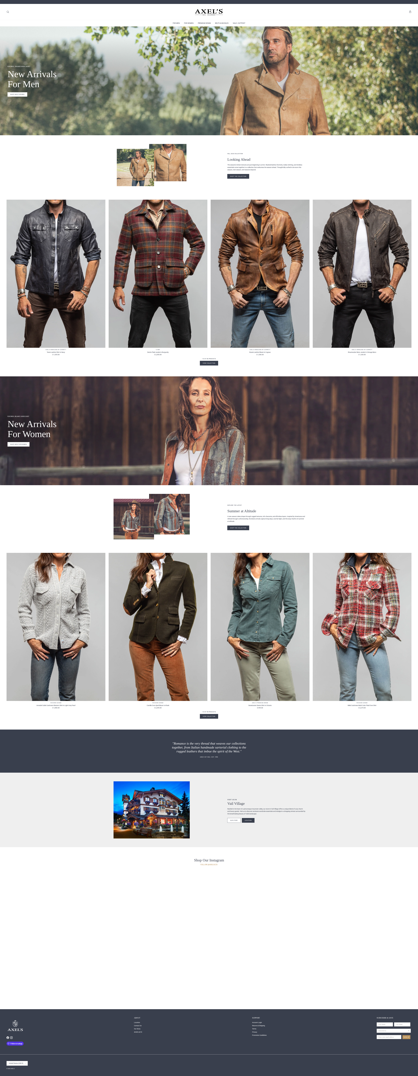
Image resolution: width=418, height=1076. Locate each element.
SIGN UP (406, 1037)
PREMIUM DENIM (204, 23)
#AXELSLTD (138, 1032)
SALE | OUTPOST (239, 23)
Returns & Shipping (258, 1025)
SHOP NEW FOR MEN (17, 94)
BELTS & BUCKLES (221, 23)
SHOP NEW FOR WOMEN (18, 444)
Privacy (254, 1032)
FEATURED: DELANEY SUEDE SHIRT (18, 416)
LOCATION (248, 820)
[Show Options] (409, 1031)
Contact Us (138, 1025)
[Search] (8, 12)
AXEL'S (13, 1068)
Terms (254, 1029)
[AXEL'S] (209, 12)
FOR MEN (176, 23)
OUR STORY (234, 820)
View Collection (209, 363)
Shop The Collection (238, 176)
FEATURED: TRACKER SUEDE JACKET (18, 66)
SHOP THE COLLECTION (238, 528)
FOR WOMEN (189, 23)
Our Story (137, 1029)
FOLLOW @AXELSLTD (209, 864)
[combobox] (393, 1031)
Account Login (257, 1022)
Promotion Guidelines (259, 1035)
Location (137, 1022)
